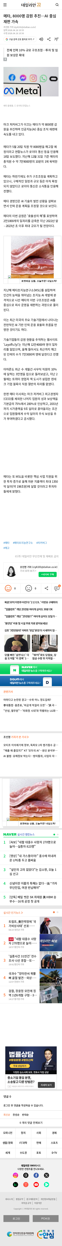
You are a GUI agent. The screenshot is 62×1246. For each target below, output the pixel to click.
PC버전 (45, 1218)
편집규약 (19, 1199)
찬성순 (16, 1114)
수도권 (23, 1153)
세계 (7, 1153)
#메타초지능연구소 (23, 543)
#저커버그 (41, 543)
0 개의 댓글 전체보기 (31, 1123)
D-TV (54, 1153)
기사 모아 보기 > (28, 570)
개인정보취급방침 (48, 1199)
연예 (38, 1143)
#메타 (6, 543)
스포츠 (54, 1143)
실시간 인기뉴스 (12, 913)
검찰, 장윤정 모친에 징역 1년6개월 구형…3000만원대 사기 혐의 (22, 995)
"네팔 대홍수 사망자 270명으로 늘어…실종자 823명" (23, 943)
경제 (54, 1133)
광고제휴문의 (31, 1199)
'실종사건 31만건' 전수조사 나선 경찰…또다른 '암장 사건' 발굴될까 (23, 960)
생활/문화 (8, 1143)
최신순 (6, 1114)
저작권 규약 (26, 1203)
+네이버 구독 (47, 574)
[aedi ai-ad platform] (17, 62)
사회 (38, 1133)
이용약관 (38, 1203)
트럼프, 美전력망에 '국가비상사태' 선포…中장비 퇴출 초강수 (22, 925)
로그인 (16, 1218)
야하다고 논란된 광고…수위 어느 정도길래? (27, 700)
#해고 (6, 548)
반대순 (25, 1114)
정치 (23, 1133)
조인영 (15, 737)
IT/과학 (23, 1143)
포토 (38, 1153)
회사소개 (9, 1199)
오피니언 (7, 1133)
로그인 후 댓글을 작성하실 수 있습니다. (23, 1105)
